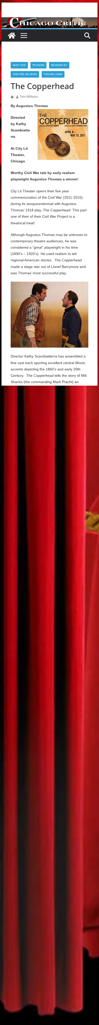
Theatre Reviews (25, 74)
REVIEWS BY (59, 65)
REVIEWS (38, 65)
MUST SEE (19, 65)
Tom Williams (53, 74)
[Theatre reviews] (49, 21)
